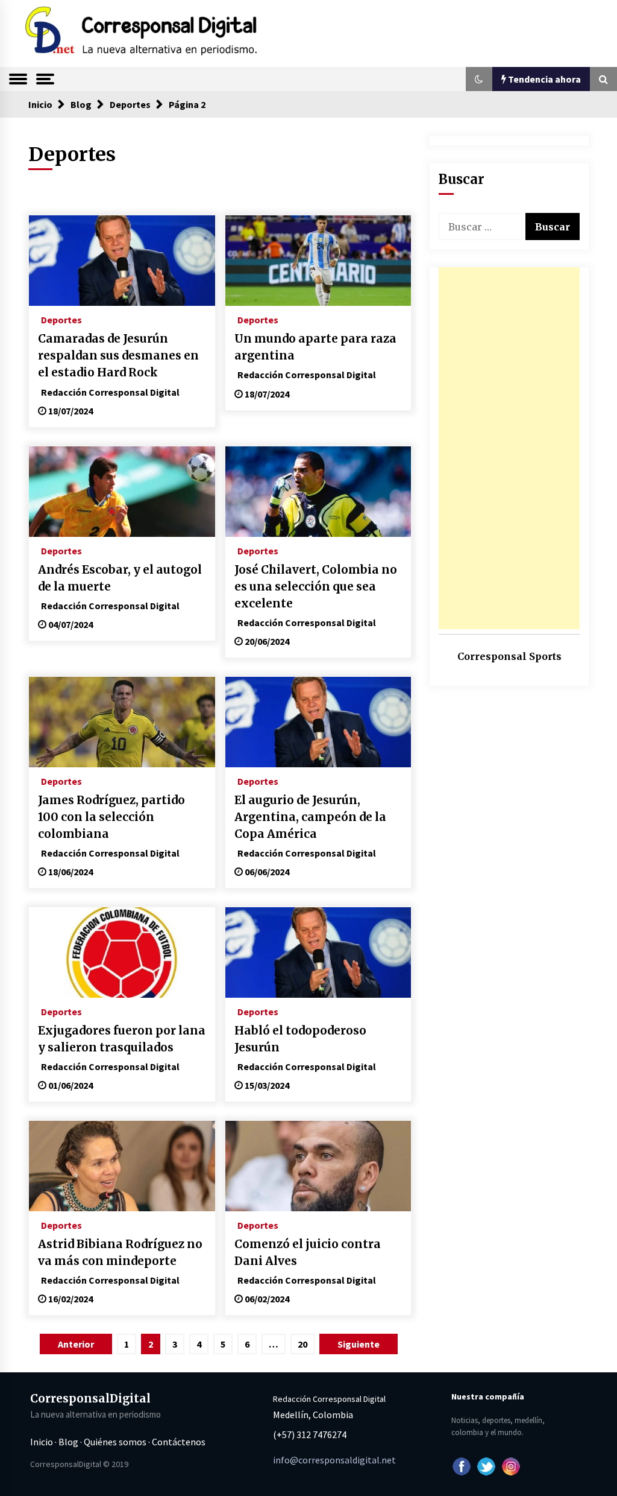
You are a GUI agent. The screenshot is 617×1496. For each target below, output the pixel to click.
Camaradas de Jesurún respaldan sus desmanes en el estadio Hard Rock (118, 355)
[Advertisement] (509, 448)
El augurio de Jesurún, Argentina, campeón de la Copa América (310, 817)
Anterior (76, 1344)
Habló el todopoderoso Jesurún (300, 1039)
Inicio (41, 1442)
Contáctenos (178, 1442)
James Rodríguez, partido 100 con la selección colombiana (111, 817)
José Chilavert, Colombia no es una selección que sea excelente (315, 586)
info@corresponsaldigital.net (334, 1460)
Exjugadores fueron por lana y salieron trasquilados (121, 1039)
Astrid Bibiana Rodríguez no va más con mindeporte (120, 1252)
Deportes (61, 319)
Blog (68, 1442)
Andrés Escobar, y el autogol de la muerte (120, 578)
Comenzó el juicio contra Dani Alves (307, 1252)
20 (302, 1344)
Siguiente (358, 1344)
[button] (479, 79)
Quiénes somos (115, 1442)
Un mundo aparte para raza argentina (315, 347)
